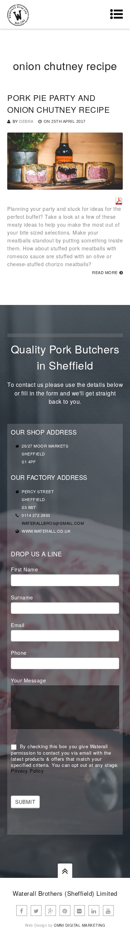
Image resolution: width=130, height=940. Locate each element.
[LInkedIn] (93, 910)
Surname (24, 597)
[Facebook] (21, 910)
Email (19, 625)
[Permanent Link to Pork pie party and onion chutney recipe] (65, 185)
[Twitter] (36, 910)
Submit (25, 801)
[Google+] (50, 910)
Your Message (30, 680)
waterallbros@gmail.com (53, 523)
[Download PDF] (119, 200)
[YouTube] (108, 910)
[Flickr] (79, 910)
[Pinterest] (65, 910)
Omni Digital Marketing (79, 925)
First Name (26, 569)
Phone (20, 652)
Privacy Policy (27, 770)
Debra (26, 121)
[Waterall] (18, 14)
